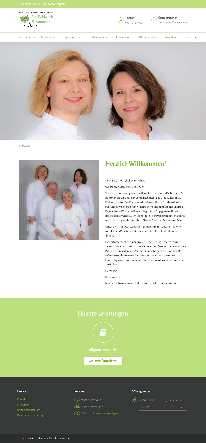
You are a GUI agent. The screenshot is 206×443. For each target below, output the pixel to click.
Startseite (24, 145)
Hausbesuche (100, 37)
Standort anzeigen (53, 4)
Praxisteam (47, 37)
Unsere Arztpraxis (73, 37)
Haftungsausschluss (28, 409)
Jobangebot (123, 37)
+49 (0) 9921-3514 (135, 22)
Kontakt (189, 37)
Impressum (23, 404)
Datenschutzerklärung (30, 415)
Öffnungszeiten (147, 37)
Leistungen (25, 37)
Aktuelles (170, 37)
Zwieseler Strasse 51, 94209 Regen (99, 413)
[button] (100, 136)
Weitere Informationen (103, 360)
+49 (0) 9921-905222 (92, 406)
